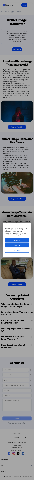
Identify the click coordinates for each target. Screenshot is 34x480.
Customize (17, 250)
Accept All (17, 240)
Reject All (17, 245)
